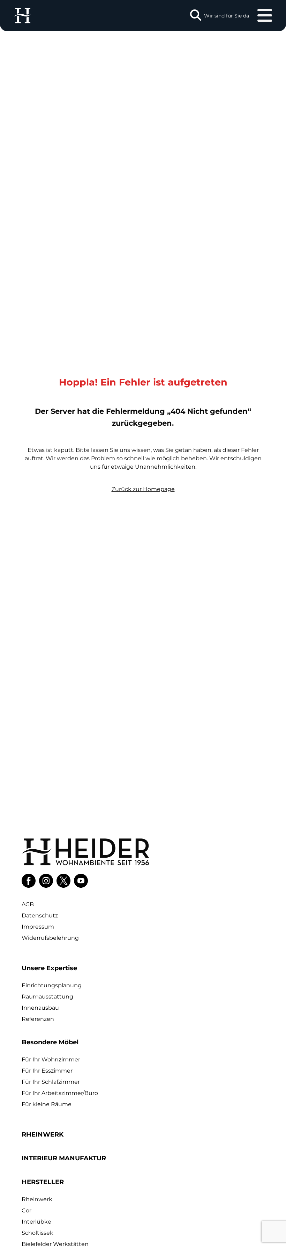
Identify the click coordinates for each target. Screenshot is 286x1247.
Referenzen (38, 1019)
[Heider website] (22, 15)
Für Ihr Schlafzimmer (51, 1082)
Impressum (38, 926)
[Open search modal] (195, 15)
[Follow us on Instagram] (46, 881)
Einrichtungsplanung (52, 985)
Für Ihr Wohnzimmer (51, 1059)
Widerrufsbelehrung (50, 938)
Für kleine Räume (47, 1104)
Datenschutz (40, 915)
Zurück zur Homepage (143, 489)
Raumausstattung (47, 996)
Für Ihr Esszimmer (47, 1070)
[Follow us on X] (63, 881)
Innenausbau (40, 1007)
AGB (28, 904)
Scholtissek (37, 1233)
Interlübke (36, 1221)
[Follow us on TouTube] (81, 881)
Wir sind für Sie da (226, 16)
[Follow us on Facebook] (29, 881)
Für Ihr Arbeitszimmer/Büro (60, 1093)
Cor (26, 1210)
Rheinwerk (37, 1199)
